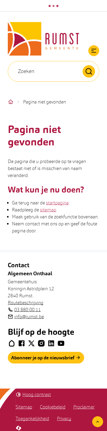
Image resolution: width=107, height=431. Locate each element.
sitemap (48, 210)
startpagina (57, 203)
